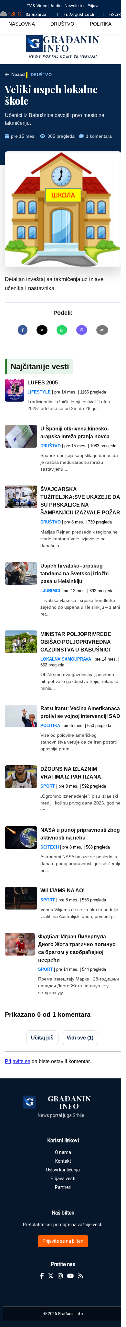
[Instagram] (60, 1276)
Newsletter (75, 5)
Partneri (63, 1187)
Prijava (94, 5)
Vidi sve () (80, 1037)
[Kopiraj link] (102, 330)
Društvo (62, 24)
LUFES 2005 (42, 382)
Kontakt (63, 1161)
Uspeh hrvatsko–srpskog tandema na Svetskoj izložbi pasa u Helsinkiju (74, 573)
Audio (56, 5)
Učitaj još (42, 1037)
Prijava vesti (63, 1178)
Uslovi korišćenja (63, 1169)
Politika (100, 24)
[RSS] (80, 1276)
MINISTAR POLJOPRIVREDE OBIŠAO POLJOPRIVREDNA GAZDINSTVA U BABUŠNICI (75, 641)
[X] (51, 1276)
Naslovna (21, 24)
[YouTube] (70, 1276)
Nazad (18, 74)
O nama (63, 1152)
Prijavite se (17, 1061)
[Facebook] (42, 1276)
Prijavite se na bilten (63, 1241)
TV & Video (37, 5)
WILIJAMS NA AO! (62, 890)
